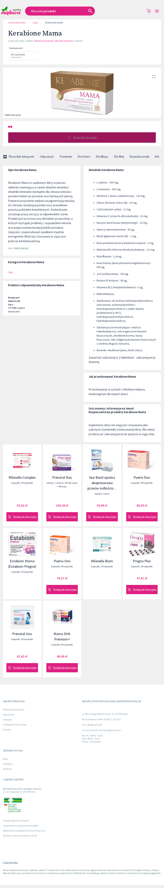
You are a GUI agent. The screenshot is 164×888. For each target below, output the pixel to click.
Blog (5, 758)
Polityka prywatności (13, 709)
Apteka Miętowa (17, 22)
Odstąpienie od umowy (15, 724)
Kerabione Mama (54, 22)
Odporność (47, 157)
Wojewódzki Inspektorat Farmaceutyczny (24, 830)
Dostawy (7, 719)
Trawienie (65, 157)
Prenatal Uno (22, 633)
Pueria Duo (142, 477)
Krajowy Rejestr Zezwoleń (16, 820)
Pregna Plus (142, 561)
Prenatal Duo (62, 477)
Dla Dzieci (84, 157)
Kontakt (7, 729)
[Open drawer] (157, 11)
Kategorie (8, 763)
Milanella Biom (102, 561)
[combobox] (67, 11)
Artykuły (7, 768)
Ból (157, 157)
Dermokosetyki (139, 157)
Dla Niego (102, 157)
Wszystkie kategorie (21, 157)
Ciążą (35, 22)
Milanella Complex (22, 477)
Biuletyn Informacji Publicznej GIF (20, 835)
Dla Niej (119, 157)
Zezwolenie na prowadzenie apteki (21, 825)
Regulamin (8, 714)
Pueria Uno (62, 561)
